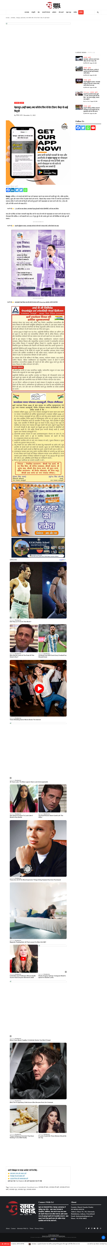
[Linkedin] (12, 190)
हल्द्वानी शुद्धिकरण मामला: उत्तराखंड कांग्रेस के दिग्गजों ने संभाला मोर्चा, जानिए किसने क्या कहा (28, 1244)
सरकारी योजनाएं (46, 12)
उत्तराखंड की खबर (43, 1187)
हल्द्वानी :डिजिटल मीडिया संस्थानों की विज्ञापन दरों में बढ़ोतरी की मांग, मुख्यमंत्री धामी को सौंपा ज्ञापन (92, 109)
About (8, 1228)
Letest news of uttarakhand (18, 1187)
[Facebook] (8, 190)
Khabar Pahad (55, 1235)
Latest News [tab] (81, 52)
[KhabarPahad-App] (38, 152)
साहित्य (75, 12)
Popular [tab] (91, 52)
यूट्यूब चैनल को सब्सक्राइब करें (19, 1178)
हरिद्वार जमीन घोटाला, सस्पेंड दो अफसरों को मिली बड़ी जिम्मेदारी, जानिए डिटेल (91, 71)
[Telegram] (17, 190)
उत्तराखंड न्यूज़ (22, 1189)
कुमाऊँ (22, 102)
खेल (39, 12)
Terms (31, 1228)
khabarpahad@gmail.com (84, 1216)
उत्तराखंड (27, 12)
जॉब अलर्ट (61, 12)
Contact (13, 1228)
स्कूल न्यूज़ (68, 12)
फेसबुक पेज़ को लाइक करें (17, 1176)
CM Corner (86, 92)
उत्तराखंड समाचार (31, 1189)
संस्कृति (33, 12)
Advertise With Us (22, 1228)
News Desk (87, 101)
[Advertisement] (38, 1153)
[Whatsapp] (25, 190)
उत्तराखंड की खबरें (54, 1187)
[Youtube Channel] (93, 127)
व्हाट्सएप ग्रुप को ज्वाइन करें (18, 1173)
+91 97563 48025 (81, 1218)
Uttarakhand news (32, 1187)
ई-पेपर (80, 12)
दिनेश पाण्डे (19, 115)
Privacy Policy (39, 1228)
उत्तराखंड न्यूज (13, 1189)
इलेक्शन (54, 12)
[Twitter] (21, 190)
